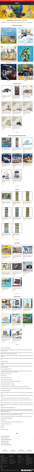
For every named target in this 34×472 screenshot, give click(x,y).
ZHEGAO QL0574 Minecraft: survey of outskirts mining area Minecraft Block (6, 235)
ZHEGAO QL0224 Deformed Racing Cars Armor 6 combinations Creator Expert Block (16, 256)
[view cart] (32, 3)
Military (25, 44)
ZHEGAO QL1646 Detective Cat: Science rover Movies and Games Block (27, 165)
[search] (31, 3)
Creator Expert (8, 44)
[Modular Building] (9, 54)
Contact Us (19, 461)
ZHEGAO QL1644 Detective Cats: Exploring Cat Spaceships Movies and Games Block (6, 165)
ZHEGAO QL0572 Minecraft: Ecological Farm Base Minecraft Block (16, 235)
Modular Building (8, 62)
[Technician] (25, 72)
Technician (25, 80)
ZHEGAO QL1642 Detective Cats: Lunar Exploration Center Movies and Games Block (17, 165)
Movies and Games (25, 62)
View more (17, 132)
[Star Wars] (9, 72)
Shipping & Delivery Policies (21, 457)
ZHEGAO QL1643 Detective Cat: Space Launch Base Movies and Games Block (6, 181)
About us (10, 457)
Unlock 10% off (1, 468)
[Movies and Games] (25, 54)
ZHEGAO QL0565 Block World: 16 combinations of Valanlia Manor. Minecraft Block (16, 203)
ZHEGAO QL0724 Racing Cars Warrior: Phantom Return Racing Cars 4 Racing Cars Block (16, 97)
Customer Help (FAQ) (20, 462)
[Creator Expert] (9, 35)
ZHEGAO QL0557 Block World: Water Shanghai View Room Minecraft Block (17, 219)
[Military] (25, 35)
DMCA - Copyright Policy (12, 461)
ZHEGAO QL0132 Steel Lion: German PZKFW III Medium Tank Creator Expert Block (17, 273)
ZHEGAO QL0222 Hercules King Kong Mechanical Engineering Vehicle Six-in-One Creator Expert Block (6, 273)
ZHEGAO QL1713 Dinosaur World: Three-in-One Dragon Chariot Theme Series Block (16, 149)
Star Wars (8, 80)
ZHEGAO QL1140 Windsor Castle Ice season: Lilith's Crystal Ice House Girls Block (27, 149)
